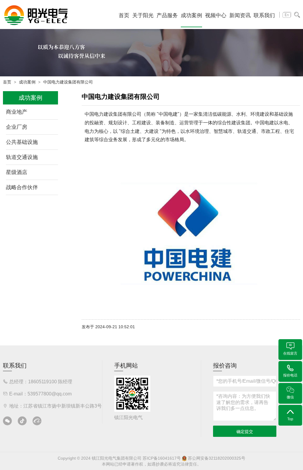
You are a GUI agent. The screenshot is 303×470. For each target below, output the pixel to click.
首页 (124, 15)
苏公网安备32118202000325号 (216, 458)
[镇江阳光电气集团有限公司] (36, 14)
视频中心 (215, 15)
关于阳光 (143, 15)
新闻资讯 (240, 15)
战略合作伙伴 (22, 187)
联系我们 (264, 15)
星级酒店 (16, 172)
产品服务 (167, 15)
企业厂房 (16, 127)
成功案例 (191, 15)
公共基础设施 (22, 142)
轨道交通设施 (22, 157)
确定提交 (244, 431)
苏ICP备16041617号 (162, 458)
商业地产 (16, 112)
